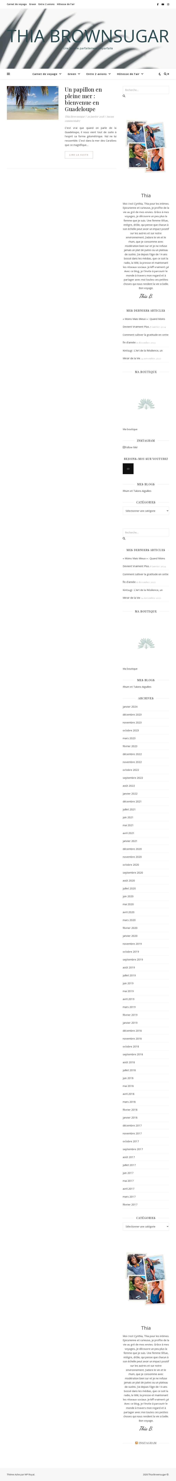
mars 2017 (129, 1196)
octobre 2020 (131, 864)
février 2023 (130, 746)
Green (32, 4)
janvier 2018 (130, 1117)
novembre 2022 (132, 762)
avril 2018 (128, 1094)
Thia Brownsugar (88, 35)
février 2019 (130, 1014)
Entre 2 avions (46, 4)
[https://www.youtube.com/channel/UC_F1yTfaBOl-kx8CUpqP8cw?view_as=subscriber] (128, 468)
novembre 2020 (132, 856)
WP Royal (29, 1474)
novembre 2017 (132, 1133)
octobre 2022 (131, 770)
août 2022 (129, 785)
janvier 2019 (130, 1022)
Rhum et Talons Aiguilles (137, 491)
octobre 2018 (131, 1046)
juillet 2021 (129, 809)
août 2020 (129, 880)
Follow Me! (131, 447)
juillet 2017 (129, 1165)
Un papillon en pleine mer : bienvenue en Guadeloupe (83, 99)
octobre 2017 (131, 1141)
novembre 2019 (132, 943)
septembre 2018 (133, 1054)
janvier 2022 (130, 793)
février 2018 (130, 1109)
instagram (148, 1443)
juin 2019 (128, 983)
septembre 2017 (133, 1149)
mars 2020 (129, 920)
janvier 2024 (130, 706)
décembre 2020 (132, 849)
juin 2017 (128, 1173)
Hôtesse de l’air (66, 4)
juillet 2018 (129, 1070)
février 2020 (130, 928)
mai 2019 (128, 991)
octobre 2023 (131, 730)
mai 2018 (128, 1086)
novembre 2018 (132, 1038)
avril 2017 (128, 1188)
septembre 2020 (133, 872)
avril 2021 (128, 833)
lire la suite (79, 154)
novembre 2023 (132, 722)
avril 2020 (128, 912)
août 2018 (129, 1062)
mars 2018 (129, 1101)
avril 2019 (128, 999)
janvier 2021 (130, 841)
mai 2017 (128, 1180)
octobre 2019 (131, 951)
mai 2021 (128, 825)
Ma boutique (130, 429)
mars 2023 (129, 738)
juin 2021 (128, 817)
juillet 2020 (129, 888)
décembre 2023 (132, 714)
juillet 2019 (129, 975)
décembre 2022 (132, 754)
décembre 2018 (132, 1030)
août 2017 (129, 1157)
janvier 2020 (130, 935)
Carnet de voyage (17, 4)
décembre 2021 (132, 801)
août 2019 (129, 967)
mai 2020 (128, 904)
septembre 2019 (133, 959)
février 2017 (130, 1204)
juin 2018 (128, 1078)
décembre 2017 (132, 1125)
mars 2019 (129, 1007)
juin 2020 (128, 896)
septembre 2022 (133, 777)
